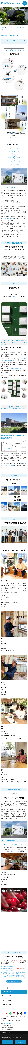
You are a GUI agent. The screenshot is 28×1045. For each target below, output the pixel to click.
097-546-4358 (7, 1023)
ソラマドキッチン (6, 1000)
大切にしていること (7, 1004)
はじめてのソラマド (7, 992)
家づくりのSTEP (6, 996)
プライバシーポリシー (15, 1037)
